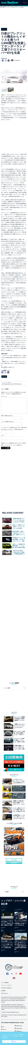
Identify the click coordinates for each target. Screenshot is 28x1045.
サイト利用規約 (5, 982)
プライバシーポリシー (6, 985)
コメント (4, 396)
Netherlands (19, 1028)
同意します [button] (14, 1041)
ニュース (4, 29)
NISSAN (4, 376)
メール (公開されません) (7, 421)
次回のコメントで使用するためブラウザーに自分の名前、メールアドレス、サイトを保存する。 (13, 444)
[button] (24, 78)
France (4, 1029)
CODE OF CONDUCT (6, 988)
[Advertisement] (14, 19)
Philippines (19, 1031)
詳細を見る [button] (5, 1037)
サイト (2, 435)
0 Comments (17, 60)
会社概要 (3, 990)
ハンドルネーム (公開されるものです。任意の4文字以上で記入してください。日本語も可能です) (14, 428)
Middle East (19, 1025)
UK (3, 1026)
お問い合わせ (4, 993)
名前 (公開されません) (7, 415)
